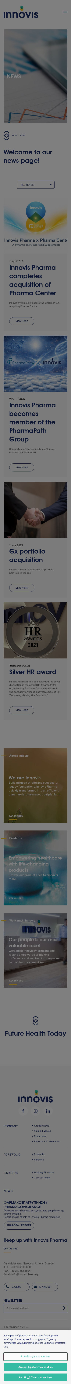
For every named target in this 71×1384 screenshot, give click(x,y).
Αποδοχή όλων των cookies (35, 1377)
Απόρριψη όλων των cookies (35, 1366)
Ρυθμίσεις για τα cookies (35, 1356)
